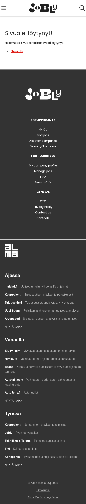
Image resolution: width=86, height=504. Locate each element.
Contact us (43, 212)
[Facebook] (30, 108)
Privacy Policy (43, 207)
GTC (43, 201)
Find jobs (43, 135)
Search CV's (43, 182)
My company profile (43, 165)
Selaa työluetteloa (43, 146)
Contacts (43, 218)
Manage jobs (43, 171)
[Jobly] (43, 8)
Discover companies (43, 141)
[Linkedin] (44, 108)
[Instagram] (37, 108)
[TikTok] (50, 108)
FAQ (43, 177)
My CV (43, 130)
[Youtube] (56, 108)
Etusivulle (17, 51)
